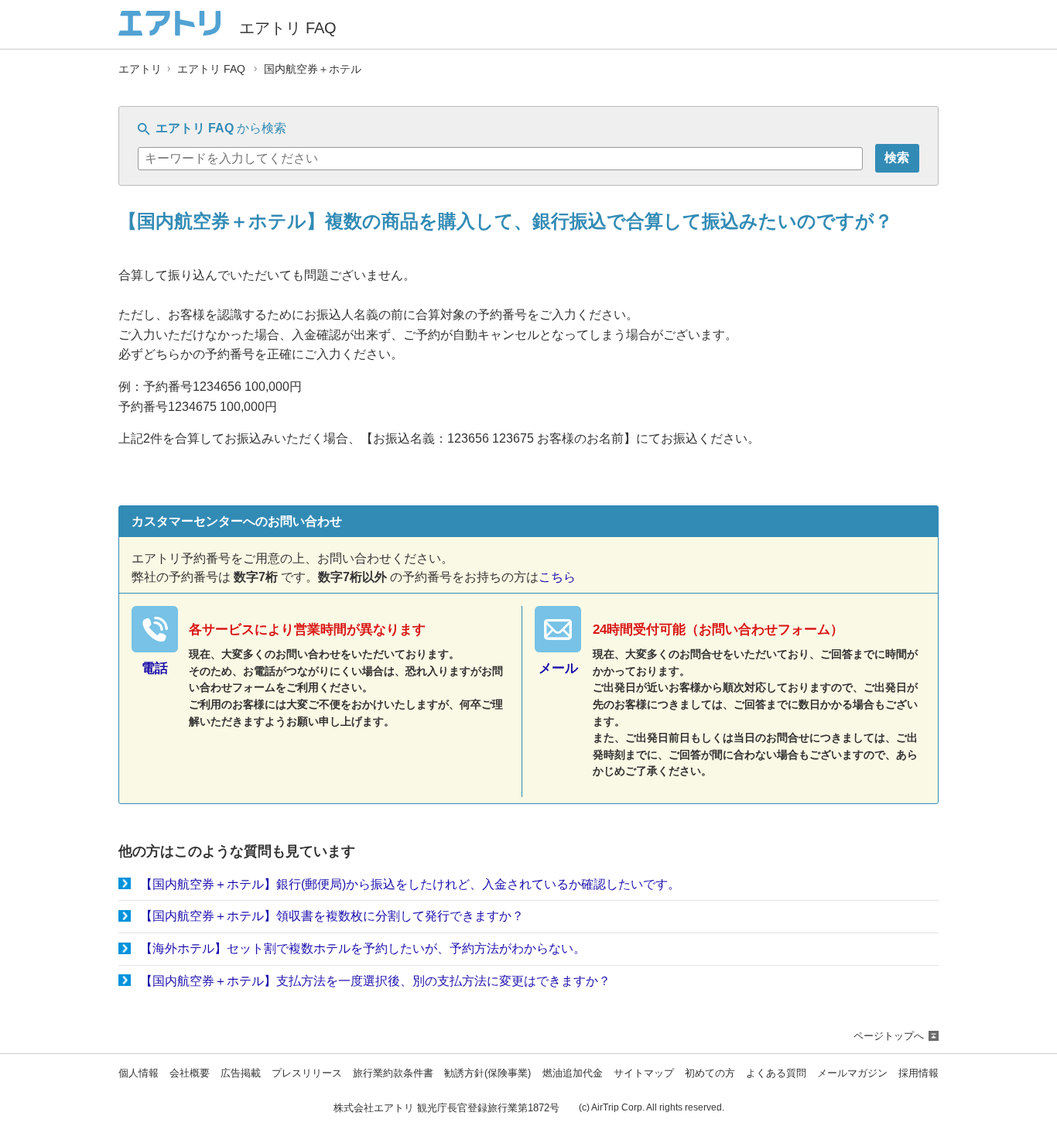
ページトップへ (888, 1036)
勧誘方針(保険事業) (487, 1074)
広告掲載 (241, 1074)
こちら (557, 577)
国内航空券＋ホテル (312, 69)
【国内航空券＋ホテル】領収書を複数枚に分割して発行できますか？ (332, 915)
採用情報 (918, 1074)
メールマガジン (852, 1074)
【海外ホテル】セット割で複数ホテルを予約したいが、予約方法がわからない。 (363, 948)
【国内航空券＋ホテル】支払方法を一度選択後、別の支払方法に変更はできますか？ (375, 980)
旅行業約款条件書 (393, 1074)
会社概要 (189, 1074)
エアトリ (140, 69)
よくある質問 (776, 1074)
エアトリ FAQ (211, 69)
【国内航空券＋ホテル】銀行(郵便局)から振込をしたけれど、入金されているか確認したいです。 (410, 884)
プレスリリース (307, 1074)
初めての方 (710, 1074)
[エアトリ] (169, 29)
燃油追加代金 (572, 1074)
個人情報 (138, 1074)
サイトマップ (644, 1074)
